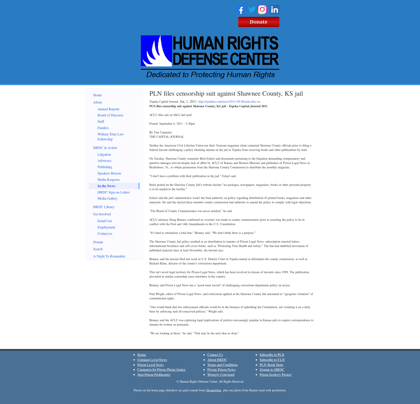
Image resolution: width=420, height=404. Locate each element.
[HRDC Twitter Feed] (252, 9)
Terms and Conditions (222, 364)
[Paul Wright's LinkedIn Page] (274, 9)
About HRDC (217, 359)
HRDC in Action (105, 147)
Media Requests (109, 179)
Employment (106, 227)
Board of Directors (110, 115)
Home (97, 95)
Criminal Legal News (152, 359)
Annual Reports (108, 109)
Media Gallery (107, 198)
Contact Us (215, 354)
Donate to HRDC (272, 369)
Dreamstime (213, 390)
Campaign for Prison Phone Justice (161, 369)
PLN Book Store (271, 364)
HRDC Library (103, 206)
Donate (98, 242)
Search (98, 249)
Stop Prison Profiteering (153, 374)
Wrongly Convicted (220, 374)
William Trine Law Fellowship (111, 136)
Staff (101, 121)
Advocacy (105, 160)
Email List (105, 220)
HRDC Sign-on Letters (114, 192)
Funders (103, 127)
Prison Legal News (150, 364)
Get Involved (102, 214)
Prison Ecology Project (275, 374)
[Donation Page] (258, 21)
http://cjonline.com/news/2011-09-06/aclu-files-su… (230, 101)
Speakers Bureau (109, 173)
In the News (106, 185)
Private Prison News (221, 369)
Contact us (105, 233)
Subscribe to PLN (272, 354)
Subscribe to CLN (272, 359)
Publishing (105, 166)
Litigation (104, 154)
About (97, 102)
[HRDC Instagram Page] (262, 9)
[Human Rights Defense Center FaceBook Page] (240, 9)
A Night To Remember (109, 256)
